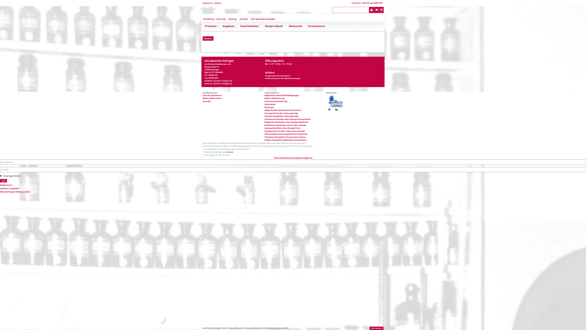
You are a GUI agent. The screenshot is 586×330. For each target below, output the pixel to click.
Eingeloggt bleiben (12, 175)
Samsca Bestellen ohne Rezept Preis (282, 128)
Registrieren (208, 3)
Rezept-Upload (274, 26)
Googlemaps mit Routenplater (278, 76)
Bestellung (208, 19)
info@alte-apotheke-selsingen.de (218, 81)
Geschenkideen (249, 26)
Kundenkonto (316, 26)
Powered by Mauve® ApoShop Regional (293, 157)
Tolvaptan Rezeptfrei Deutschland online (285, 137)
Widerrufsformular (212, 98)
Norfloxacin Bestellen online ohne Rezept (285, 125)
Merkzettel (295, 26)
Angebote (228, 26)
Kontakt (244, 19)
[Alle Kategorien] (381, 10)
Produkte (210, 26)
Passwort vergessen (9, 188)
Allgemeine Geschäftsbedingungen (281, 95)
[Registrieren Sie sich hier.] (371, 10)
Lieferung (220, 19)
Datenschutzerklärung (275, 101)
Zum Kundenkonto (212, 95)
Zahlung (232, 19)
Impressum (270, 104)
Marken (208, 38)
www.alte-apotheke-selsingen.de (218, 83)
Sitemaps (269, 107)
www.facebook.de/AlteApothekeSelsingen (283, 78)
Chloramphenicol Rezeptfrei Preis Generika (285, 134)
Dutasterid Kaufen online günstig (281, 113)
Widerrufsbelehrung (274, 98)
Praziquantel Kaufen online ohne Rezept (284, 131)
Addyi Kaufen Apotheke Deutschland (282, 110)
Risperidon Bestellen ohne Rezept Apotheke (286, 122)
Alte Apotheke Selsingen (263, 19)
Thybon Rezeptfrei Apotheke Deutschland (285, 140)
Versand (229, 152)
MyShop (218, 3)
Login (3, 181)
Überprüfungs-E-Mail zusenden (15, 191)
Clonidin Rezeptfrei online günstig (281, 116)
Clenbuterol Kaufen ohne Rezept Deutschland (287, 119)
